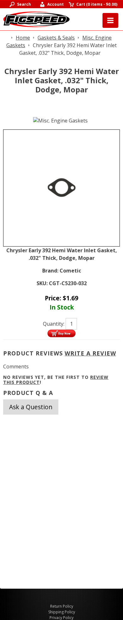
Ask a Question (30, 407)
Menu (110, 20)
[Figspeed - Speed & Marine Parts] (36, 18)
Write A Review (90, 353)
